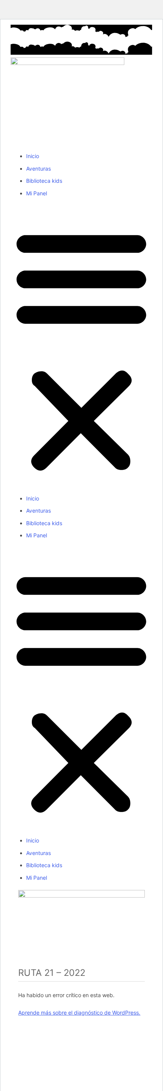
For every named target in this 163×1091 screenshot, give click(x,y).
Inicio (32, 156)
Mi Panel (36, 193)
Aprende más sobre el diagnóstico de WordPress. (79, 1012)
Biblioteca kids (44, 180)
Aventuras (38, 168)
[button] (81, 350)
